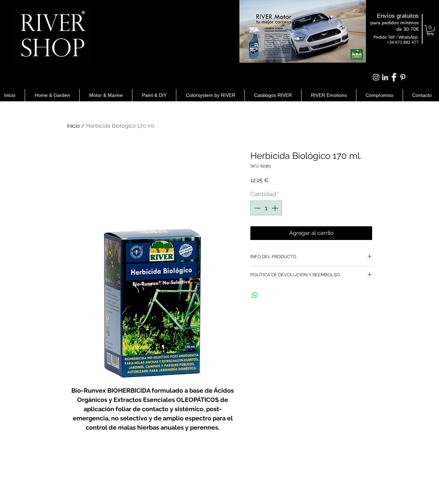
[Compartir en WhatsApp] (255, 295)
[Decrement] (256, 208)
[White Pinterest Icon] (403, 77)
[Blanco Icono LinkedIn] (385, 77)
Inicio (73, 126)
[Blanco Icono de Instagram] (376, 77)
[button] (430, 30)
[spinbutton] (266, 208)
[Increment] (275, 208)
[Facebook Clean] (394, 77)
